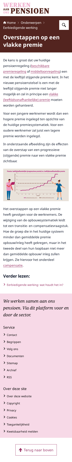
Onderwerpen (31, 22)
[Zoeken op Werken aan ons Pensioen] (64, 25)
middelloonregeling (45, 71)
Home (11, 22)
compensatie (13, 265)
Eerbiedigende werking (20, 27)
